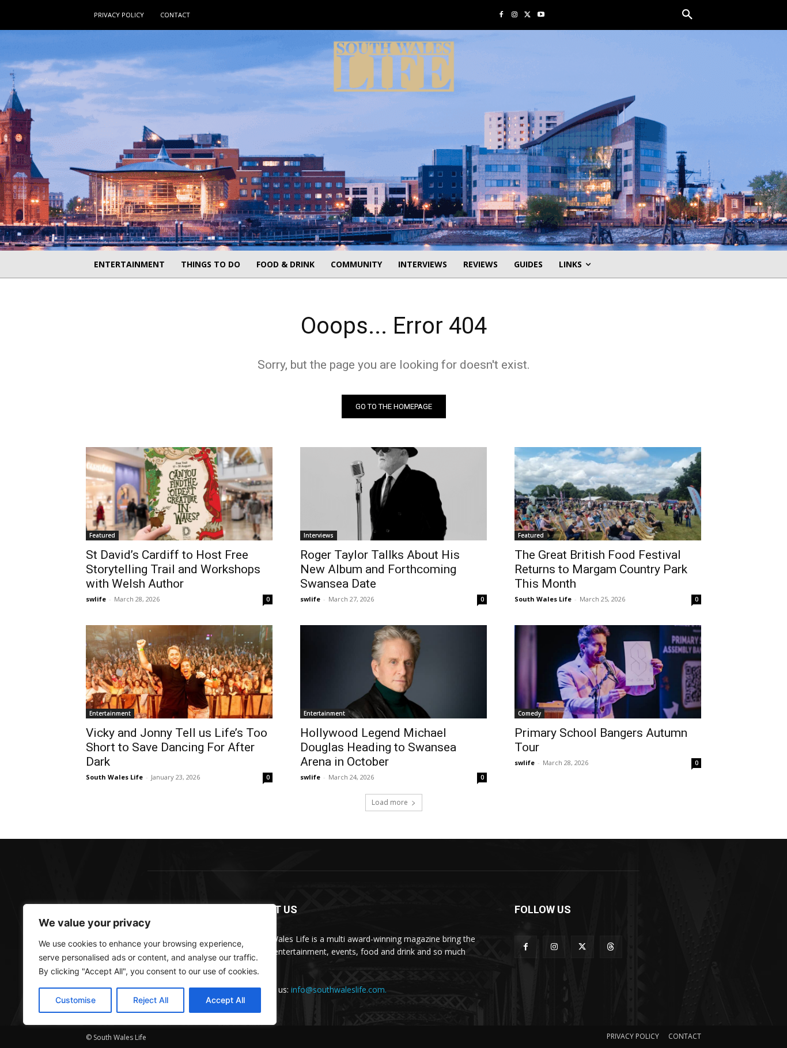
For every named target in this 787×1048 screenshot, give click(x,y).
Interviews (319, 535)
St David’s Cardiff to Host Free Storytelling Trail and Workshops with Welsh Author (173, 569)
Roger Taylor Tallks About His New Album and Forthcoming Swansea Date (380, 569)
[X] (527, 15)
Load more (390, 802)
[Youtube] (540, 15)
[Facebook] (501, 15)
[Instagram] (514, 15)
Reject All (150, 1000)
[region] (150, 964)
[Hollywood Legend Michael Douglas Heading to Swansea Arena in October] (393, 671)
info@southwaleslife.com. (339, 989)
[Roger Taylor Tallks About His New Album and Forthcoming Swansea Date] (393, 493)
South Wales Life (543, 599)
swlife (96, 599)
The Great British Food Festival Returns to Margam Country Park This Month (600, 569)
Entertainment (110, 713)
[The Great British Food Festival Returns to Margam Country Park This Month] (607, 493)
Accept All (225, 1000)
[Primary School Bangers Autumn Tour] (607, 671)
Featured (102, 535)
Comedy (529, 713)
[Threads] (611, 947)
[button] (687, 15)
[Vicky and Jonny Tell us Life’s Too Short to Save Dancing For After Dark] (179, 671)
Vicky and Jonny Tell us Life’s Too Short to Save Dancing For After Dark (176, 747)
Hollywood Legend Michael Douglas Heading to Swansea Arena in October (378, 747)
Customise (75, 1000)
